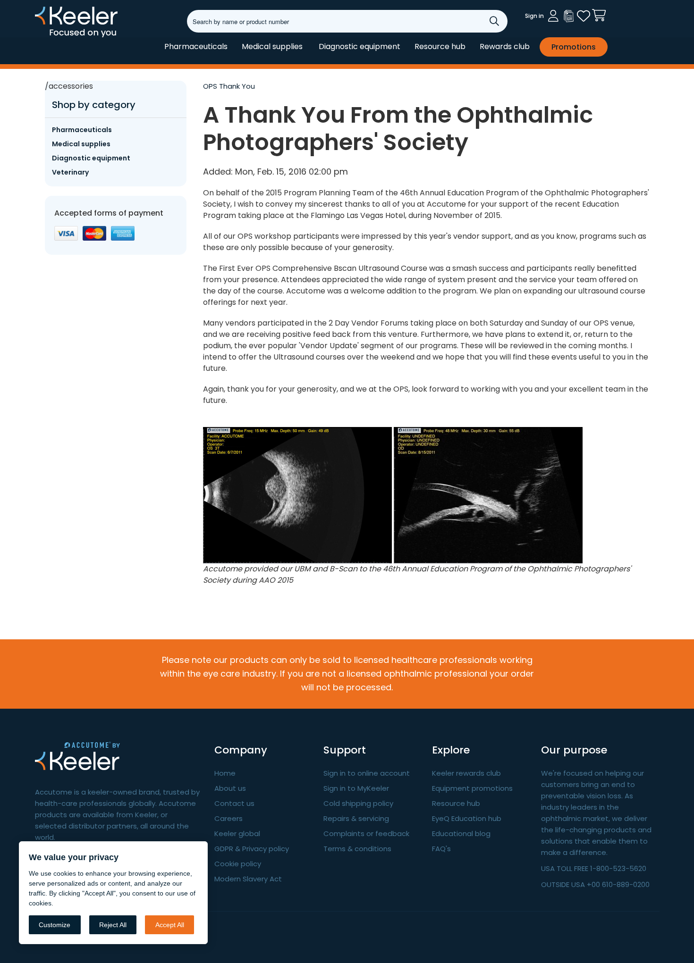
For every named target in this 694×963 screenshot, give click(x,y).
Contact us (234, 803)
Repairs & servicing (356, 818)
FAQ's (441, 849)
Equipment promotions (472, 788)
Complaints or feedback (366, 833)
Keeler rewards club (466, 773)
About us (230, 788)
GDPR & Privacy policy (251, 849)
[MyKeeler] (568, 16)
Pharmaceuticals (196, 46)
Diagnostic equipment (359, 46)
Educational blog (461, 833)
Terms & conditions (357, 849)
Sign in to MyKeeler (356, 788)
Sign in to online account (366, 773)
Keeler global (237, 833)
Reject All (113, 925)
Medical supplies (272, 46)
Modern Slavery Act (248, 879)
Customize (54, 925)
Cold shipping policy (358, 803)
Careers (228, 818)
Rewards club (505, 46)
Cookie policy (237, 864)
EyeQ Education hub (466, 818)
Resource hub (440, 46)
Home (225, 773)
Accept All (169, 925)
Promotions (573, 47)
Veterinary (70, 172)
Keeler (47, 37)
